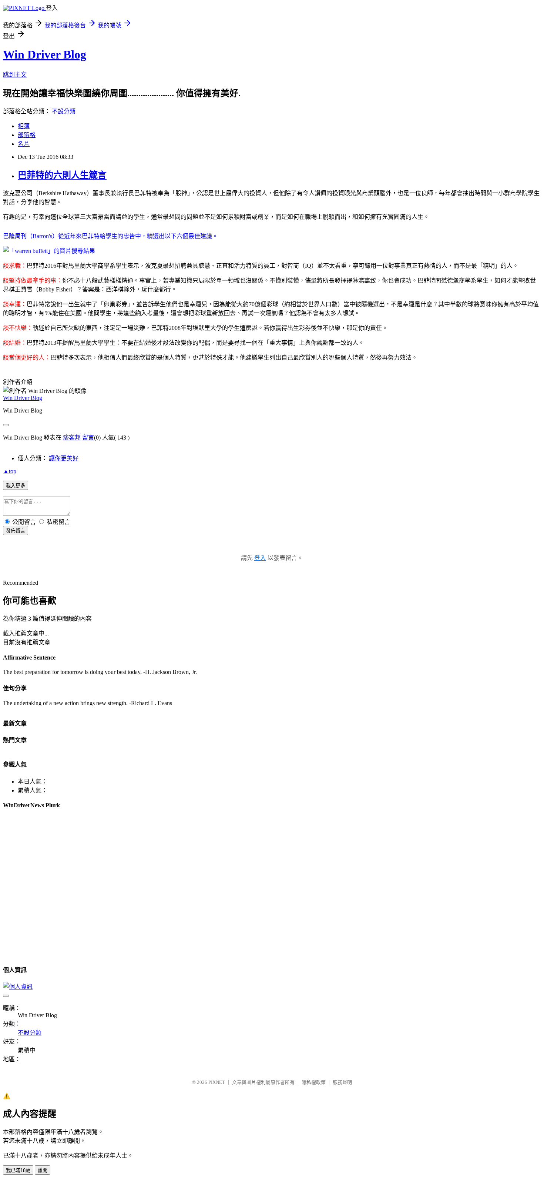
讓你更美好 (63, 458)
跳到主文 (15, 74)
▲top (9, 471)
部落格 (27, 135)
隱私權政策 (314, 1082)
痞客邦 (72, 437)
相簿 (24, 126)
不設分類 (63, 111)
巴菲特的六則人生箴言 (62, 175)
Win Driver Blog (44, 54)
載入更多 (15, 485)
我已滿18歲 (18, 1170)
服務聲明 (342, 1082)
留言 (88, 437)
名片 (24, 144)
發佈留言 (15, 531)
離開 (42, 1170)
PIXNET (216, 1082)
